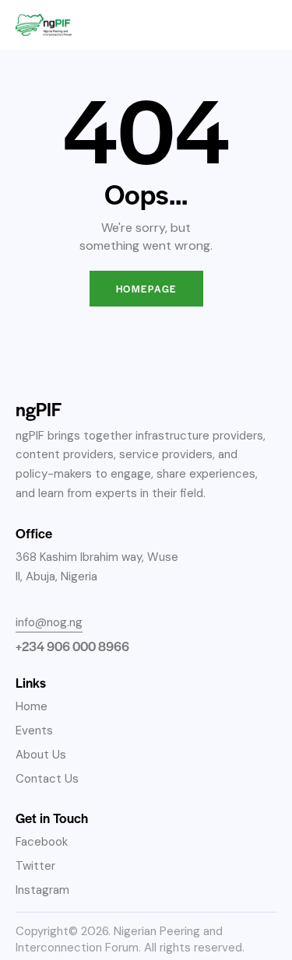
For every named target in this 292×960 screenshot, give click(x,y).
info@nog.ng (49, 622)
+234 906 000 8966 (72, 646)
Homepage (146, 289)
